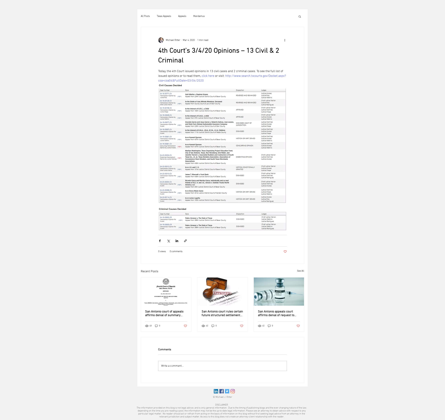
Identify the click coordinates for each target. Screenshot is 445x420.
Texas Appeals (164, 16)
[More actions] (285, 40)
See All (300, 271)
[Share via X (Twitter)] (168, 240)
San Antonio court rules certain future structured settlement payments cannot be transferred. (222, 313)
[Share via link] (185, 240)
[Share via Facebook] (159, 240)
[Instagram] (232, 391)
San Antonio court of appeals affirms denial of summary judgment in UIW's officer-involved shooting (164, 313)
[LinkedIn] (216, 391)
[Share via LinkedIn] (177, 240)
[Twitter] (227, 391)
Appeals (182, 16)
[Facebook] (221, 391)
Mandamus (199, 16)
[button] (299, 16)
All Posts (145, 16)
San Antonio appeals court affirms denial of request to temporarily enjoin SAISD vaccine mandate (276, 313)
